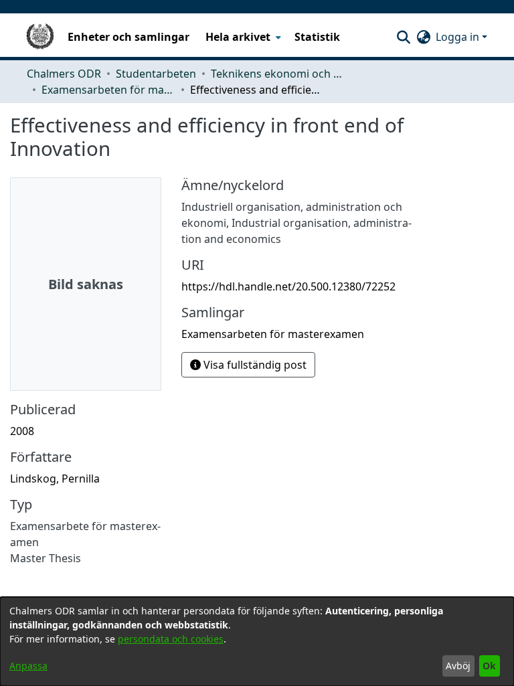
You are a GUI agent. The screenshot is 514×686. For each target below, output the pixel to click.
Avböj (458, 665)
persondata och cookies (171, 638)
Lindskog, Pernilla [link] (55, 478)
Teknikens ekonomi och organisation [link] (278, 73)
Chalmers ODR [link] (64, 73)
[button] (403, 37)
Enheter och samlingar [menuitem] (128, 36)
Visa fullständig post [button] (254, 364)
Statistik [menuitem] (317, 36)
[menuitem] (242, 36)
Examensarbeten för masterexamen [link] (108, 89)
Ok (489, 665)
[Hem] (40, 36)
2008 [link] (22, 431)
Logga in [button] (459, 36)
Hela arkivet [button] (237, 36)
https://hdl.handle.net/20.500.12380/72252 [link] (288, 286)
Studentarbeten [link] (156, 73)
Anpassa (28, 665)
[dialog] (257, 641)
